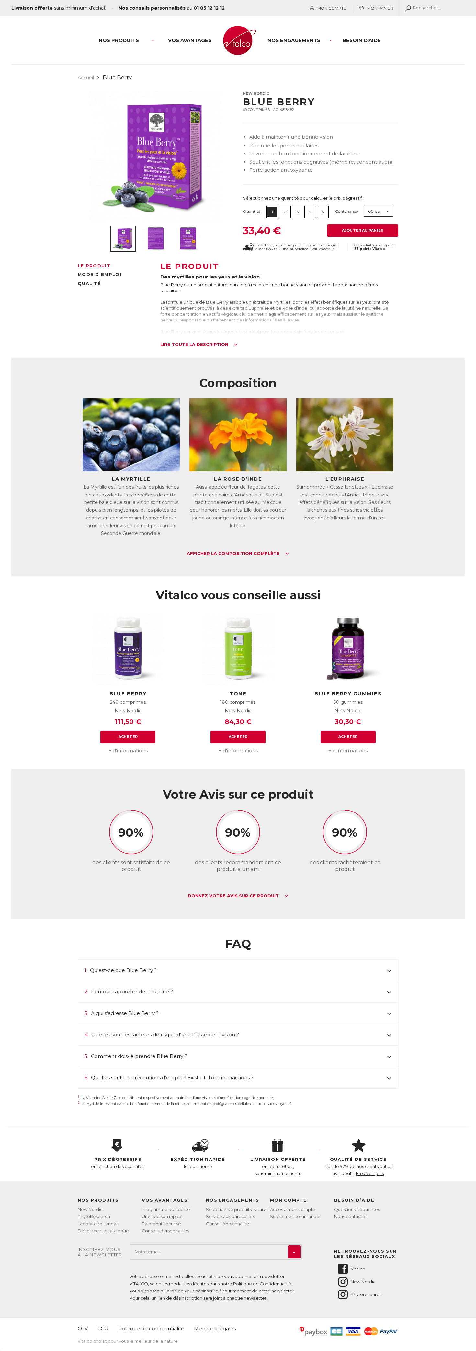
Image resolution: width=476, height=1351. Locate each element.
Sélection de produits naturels (237, 1209)
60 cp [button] (374, 211)
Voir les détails (322, 249)
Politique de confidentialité (151, 1328)
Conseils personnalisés (165, 1230)
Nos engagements (293, 40)
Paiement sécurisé (161, 1223)
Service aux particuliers (230, 1216)
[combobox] (378, 211)
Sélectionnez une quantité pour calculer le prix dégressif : (303, 198)
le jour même (198, 1163)
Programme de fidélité (166, 1209)
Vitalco (358, 1268)
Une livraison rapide (162, 1216)
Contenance (346, 211)
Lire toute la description (195, 345)
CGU (102, 1328)
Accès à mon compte (292, 1209)
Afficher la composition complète (234, 553)
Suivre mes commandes (295, 1216)
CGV (83, 1328)
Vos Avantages (189, 40)
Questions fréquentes (357, 1209)
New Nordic (256, 93)
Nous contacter (350, 1216)
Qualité (89, 283)
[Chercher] (406, 8)
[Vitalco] (238, 51)
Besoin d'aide (362, 40)
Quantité (251, 211)
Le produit (94, 265)
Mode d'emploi (99, 274)
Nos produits (119, 40)
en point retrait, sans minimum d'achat (278, 1166)
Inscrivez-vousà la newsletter (100, 1252)
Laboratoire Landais (98, 1223)
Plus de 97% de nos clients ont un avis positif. (358, 1166)
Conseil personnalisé (227, 1223)
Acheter (128, 737)
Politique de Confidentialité (262, 1283)
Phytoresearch (366, 1294)
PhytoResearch (94, 1216)
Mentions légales (215, 1328)
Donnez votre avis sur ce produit (234, 896)
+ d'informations (128, 750)
